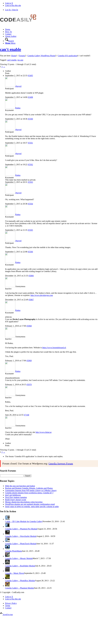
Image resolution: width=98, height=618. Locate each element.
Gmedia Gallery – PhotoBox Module (20, 581)
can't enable (10, 49)
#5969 (29, 360)
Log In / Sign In (11, 10)
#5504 (30, 204)
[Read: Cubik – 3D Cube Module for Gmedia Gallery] (7, 519)
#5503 (30, 182)
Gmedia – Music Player (14, 573)
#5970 (29, 384)
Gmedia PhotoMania (13, 551)
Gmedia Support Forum (60, 463)
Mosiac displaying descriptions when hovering (23, 502)
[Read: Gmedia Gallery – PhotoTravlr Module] (7, 541)
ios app (20, 60)
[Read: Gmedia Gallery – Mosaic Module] (7, 556)
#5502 (30, 164)
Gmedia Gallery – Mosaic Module (19, 558)
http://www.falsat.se (44, 432)
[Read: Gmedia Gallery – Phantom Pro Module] (7, 526)
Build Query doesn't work (15, 500)
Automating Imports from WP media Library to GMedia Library (31, 490)
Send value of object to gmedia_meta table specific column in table (32, 506)
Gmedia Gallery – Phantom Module (19, 588)
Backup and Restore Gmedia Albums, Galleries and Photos (29, 488)
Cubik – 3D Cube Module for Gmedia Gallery (23, 521)
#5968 (29, 326)
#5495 (30, 75)
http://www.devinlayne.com (41, 295)
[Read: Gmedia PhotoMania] (7, 549)
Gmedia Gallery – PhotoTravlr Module (20, 544)
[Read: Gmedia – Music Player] (7, 571)
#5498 (30, 97)
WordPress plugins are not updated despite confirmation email (30, 504)
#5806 (31, 276)
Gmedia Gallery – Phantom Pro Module (21, 529)
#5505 (30, 230)
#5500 (30, 119)
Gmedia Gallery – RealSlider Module (20, 566)
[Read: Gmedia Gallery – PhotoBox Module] (7, 578)
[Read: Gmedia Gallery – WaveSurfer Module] (7, 534)
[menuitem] (51, 29)
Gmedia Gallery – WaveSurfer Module (20, 536)
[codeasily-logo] (19, 25)
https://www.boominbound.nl (54, 347)
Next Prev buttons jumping (16, 497)
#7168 (26, 415)
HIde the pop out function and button (20, 486)
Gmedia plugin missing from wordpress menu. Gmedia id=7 (29, 493)
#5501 (30, 143)
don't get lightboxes (13, 495)
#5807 (31, 300)
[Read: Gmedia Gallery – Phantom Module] (7, 586)
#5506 (30, 252)
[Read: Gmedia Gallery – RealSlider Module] (7, 563)
